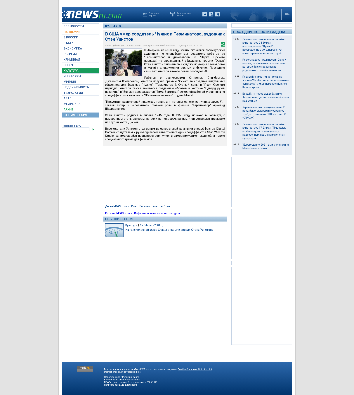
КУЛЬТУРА (71, 70)
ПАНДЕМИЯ (72, 32)
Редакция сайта (130, 377)
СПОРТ (69, 65)
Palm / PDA (118, 379)
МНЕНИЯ (70, 82)
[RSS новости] (211, 14)
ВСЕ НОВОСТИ (74, 26)
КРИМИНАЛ (72, 59)
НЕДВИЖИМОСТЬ (76, 87)
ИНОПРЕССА (72, 76)
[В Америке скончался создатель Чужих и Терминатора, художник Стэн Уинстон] (123, 62)
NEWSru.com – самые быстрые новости (125, 382)
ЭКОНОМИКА (73, 48)
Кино (134, 206)
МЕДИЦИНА (72, 104)
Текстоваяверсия (154, 14)
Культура (113, 26)
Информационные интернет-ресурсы (157, 213)
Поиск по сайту (71, 125)
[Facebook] (204, 14)
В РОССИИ (71, 37)
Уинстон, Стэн (161, 206)
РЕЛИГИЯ (70, 54)
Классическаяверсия (184, 14)
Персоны (145, 206)
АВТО (68, 98)
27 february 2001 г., (151, 225)
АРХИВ (68, 109)
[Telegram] (217, 14)
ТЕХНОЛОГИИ (73, 93)
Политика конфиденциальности (121, 385)
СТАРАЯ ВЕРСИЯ (75, 115)
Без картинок (133, 379)
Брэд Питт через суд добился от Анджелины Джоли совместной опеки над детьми (265, 97)
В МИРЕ (69, 43)
